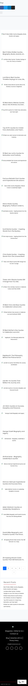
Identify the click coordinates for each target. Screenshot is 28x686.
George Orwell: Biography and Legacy (14, 432)
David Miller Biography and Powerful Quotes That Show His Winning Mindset (13, 534)
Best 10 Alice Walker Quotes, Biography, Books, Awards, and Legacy (14, 54)
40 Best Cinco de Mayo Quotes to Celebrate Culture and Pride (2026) (14, 307)
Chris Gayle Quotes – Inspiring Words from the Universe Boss (14, 255)
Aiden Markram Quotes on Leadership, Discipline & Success (12, 509)
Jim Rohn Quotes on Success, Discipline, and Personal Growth (13, 408)
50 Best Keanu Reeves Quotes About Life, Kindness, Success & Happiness (14, 105)
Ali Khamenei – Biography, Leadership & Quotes (12, 458)
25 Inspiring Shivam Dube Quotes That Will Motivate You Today (14, 560)
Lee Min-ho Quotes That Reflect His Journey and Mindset (11, 383)
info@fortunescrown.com (14, 644)
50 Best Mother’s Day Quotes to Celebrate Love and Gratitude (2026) (13, 332)
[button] (1, 12)
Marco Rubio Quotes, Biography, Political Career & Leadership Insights (13, 206)
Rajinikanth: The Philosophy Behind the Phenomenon (13, 356)
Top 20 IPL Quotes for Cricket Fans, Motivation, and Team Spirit (13, 130)
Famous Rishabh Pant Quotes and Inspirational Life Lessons (14, 179)
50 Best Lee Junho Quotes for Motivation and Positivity (13, 154)
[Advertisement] (14, 665)
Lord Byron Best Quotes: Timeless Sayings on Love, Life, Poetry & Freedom (13, 79)
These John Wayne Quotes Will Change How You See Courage (14, 282)
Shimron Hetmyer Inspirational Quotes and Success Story (14, 483)
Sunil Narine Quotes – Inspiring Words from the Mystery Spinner (14, 231)
